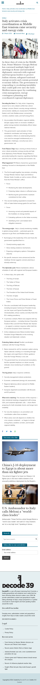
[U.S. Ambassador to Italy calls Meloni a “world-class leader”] (20, 494)
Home (4, 9)
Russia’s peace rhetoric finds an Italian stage (18, 648)
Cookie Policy (9, 629)
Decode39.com (24, 680)
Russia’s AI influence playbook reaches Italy (18, 663)
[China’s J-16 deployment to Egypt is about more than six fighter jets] (20, 451)
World (4, 18)
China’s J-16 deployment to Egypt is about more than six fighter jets (19, 469)
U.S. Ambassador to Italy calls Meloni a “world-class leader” (19, 512)
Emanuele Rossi (20, 33)
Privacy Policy (9, 632)
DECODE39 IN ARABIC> (9, 619)
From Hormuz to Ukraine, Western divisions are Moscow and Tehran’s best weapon (19, 643)
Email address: (6, 550)
